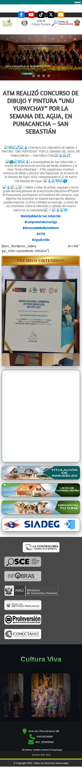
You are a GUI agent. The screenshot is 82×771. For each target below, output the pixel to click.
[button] (41, 260)
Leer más (27, 74)
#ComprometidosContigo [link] (40, 222)
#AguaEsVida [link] (40, 240)
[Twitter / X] (51, 14)
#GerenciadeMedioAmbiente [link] (41, 228)
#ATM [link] (41, 234)
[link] (41, 216)
